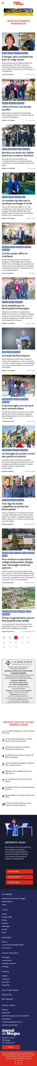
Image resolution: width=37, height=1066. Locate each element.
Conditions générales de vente (12, 1022)
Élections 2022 (10, 990)
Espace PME (6, 1013)
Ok (19, 1062)
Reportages (6, 926)
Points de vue (6, 948)
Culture (4, 914)
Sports (5, 972)
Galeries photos (7, 901)
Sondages (5, 966)
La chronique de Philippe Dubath (12, 945)
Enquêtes (7, 995)
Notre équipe (6, 1019)
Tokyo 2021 (5, 985)
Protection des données (10, 1025)
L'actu (5, 910)
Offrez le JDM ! (13, 882)
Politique (5, 923)
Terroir (4, 932)
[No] (35, 1058)
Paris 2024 (5, 982)
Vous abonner (13, 871)
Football (4, 976)
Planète (4, 920)
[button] (3, 3)
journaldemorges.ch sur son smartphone (16, 1016)
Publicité (5, 1010)
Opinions (6, 938)
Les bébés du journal (9, 963)
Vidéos (4, 905)
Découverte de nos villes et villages (13, 898)
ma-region (7, 999)
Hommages (6, 957)
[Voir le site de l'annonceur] (18, 12)
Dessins (4, 942)
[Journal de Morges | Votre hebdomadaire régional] (18, 3)
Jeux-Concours (7, 960)
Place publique (10, 953)
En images (7, 894)
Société (4, 929)
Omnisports (6, 979)
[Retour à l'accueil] (11, 1032)
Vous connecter (14, 877)
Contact (11, 1047)
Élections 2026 (7, 917)
